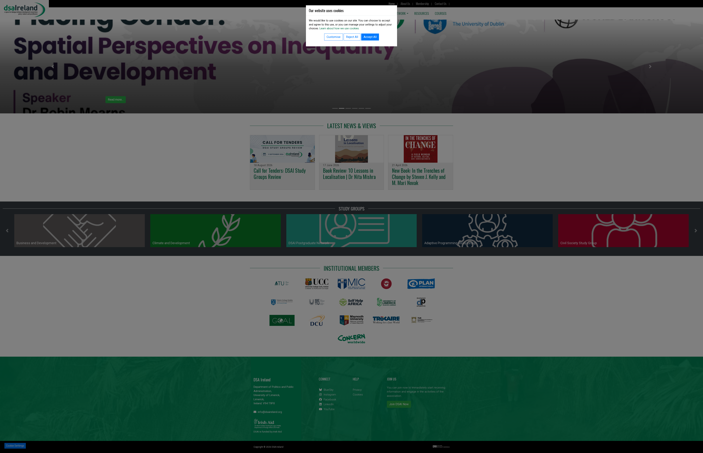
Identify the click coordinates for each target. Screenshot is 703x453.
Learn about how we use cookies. (339, 28)
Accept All (370, 37)
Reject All (352, 37)
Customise (334, 37)
